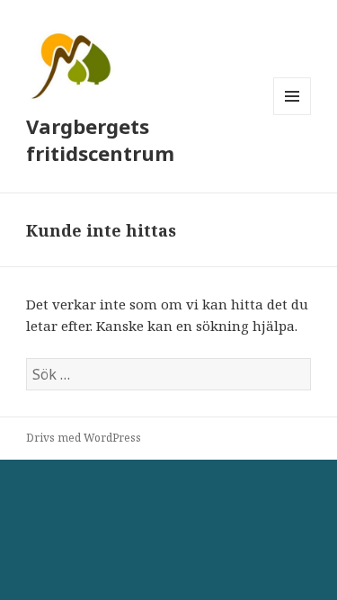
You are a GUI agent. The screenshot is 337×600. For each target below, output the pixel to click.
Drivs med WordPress (83, 437)
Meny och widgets (292, 114)
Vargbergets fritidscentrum (100, 139)
